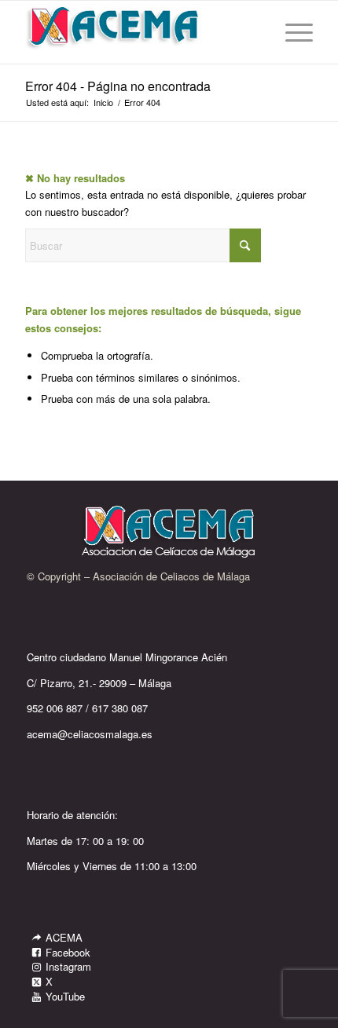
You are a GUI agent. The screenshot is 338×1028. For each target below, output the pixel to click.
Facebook (68, 952)
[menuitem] (291, 32)
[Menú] (291, 32)
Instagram (68, 966)
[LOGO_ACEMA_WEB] (140, 32)
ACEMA (64, 937)
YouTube (65, 996)
